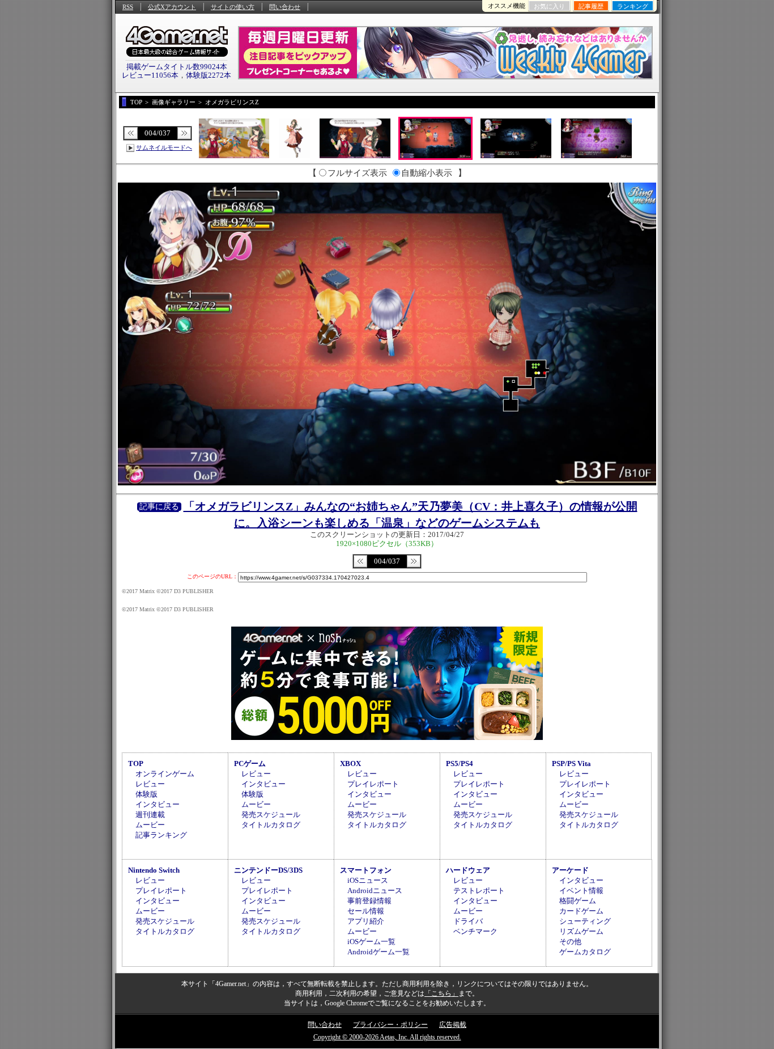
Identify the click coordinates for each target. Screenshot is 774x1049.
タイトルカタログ (270, 824)
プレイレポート (373, 784)
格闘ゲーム (577, 900)
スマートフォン (366, 870)
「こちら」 (441, 993)
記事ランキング (161, 835)
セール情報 (365, 911)
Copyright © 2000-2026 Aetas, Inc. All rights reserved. (387, 1037)
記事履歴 (591, 6)
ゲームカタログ (585, 952)
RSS (127, 6)
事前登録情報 (369, 900)
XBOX (350, 763)
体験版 (146, 794)
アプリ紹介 (365, 921)
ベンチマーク (475, 931)
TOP (135, 763)
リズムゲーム (581, 931)
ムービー (150, 824)
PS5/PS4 (459, 763)
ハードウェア (468, 870)
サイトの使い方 (232, 6)
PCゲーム (250, 763)
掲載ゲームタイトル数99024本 (176, 66)
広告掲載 (452, 1025)
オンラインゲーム (164, 773)
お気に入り (549, 6)
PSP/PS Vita (571, 763)
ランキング (632, 6)
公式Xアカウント (172, 6)
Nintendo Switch (154, 870)
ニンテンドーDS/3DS (268, 870)
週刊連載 (150, 814)
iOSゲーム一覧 (371, 941)
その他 (570, 941)
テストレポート (479, 890)
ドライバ (468, 921)
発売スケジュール (270, 814)
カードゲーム (581, 911)
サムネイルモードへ (164, 147)
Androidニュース (374, 890)
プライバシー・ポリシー (390, 1025)
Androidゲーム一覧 (378, 952)
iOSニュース (367, 880)
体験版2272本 (208, 75)
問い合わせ (284, 6)
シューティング (585, 921)
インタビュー (157, 804)
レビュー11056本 (150, 75)
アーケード (570, 870)
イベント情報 (581, 890)
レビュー (150, 784)
